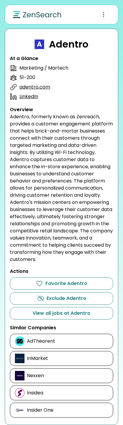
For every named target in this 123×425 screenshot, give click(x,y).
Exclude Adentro (66, 298)
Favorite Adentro (66, 283)
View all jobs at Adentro (61, 313)
